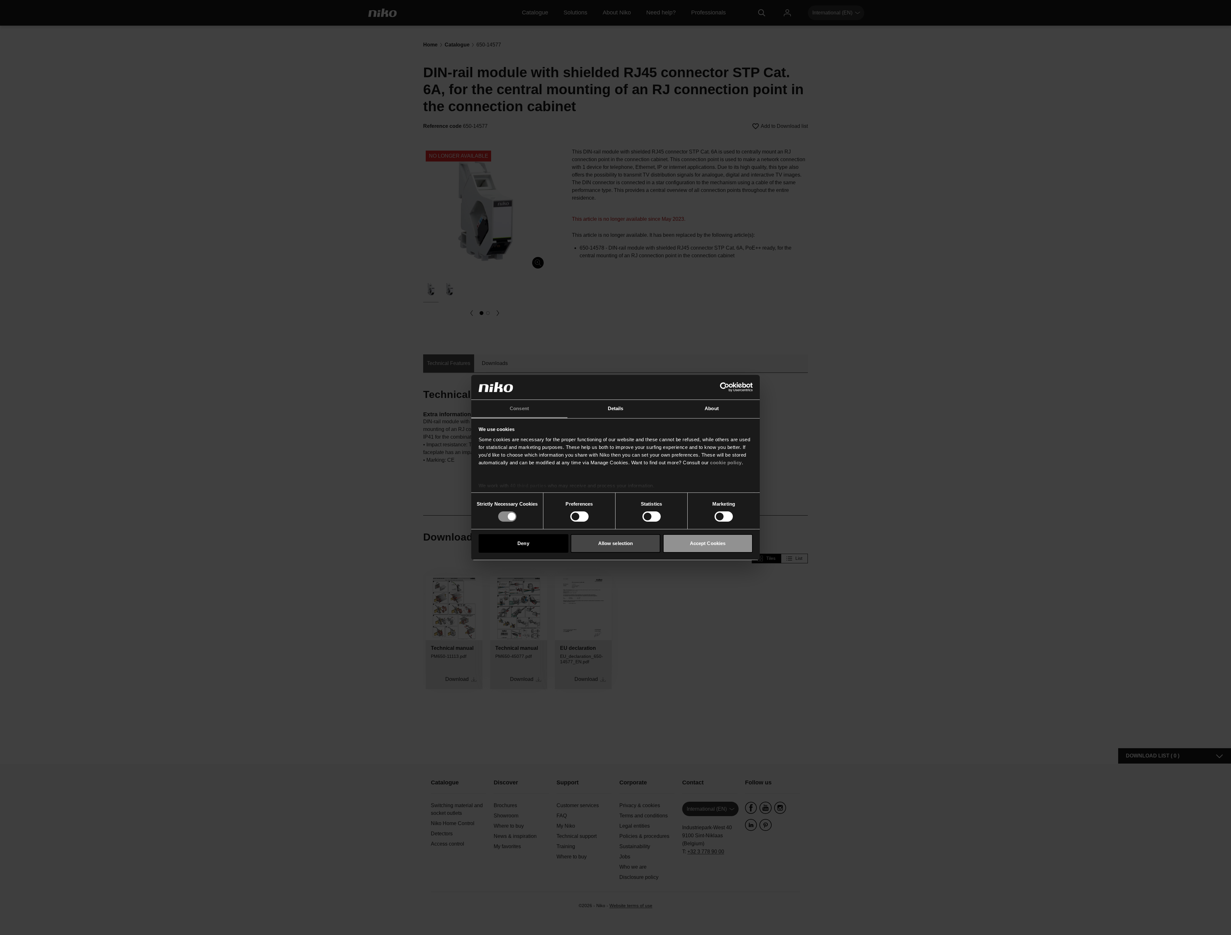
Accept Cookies (707, 543)
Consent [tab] (519, 408)
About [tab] (712, 408)
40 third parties (528, 485)
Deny (523, 543)
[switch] (579, 516)
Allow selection (615, 543)
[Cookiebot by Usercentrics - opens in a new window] (725, 387)
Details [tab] (616, 408)
